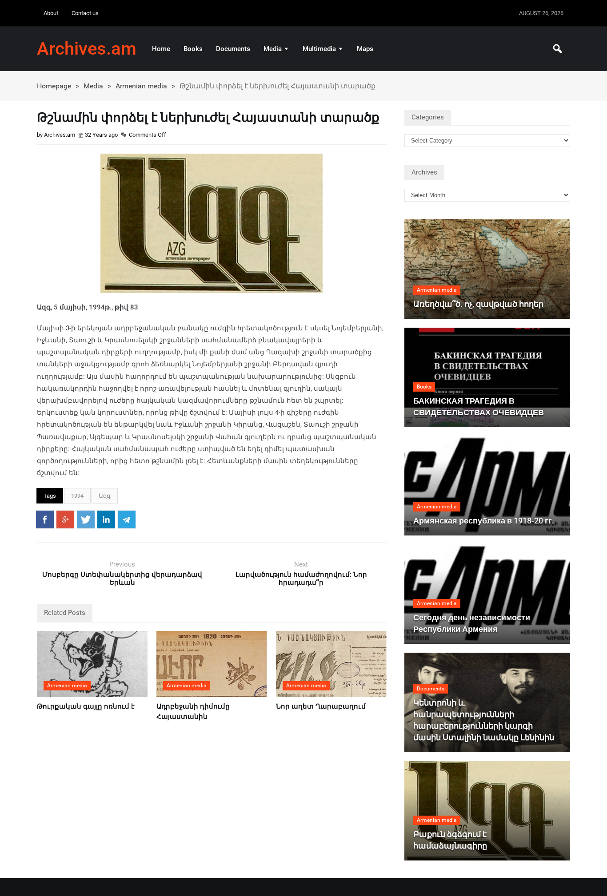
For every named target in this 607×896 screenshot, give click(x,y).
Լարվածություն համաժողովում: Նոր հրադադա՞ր (301, 579)
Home (161, 49)
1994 (77, 495)
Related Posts (64, 613)
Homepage (54, 86)
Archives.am (86, 49)
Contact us (85, 13)
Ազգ (105, 495)
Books (193, 49)
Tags (50, 495)
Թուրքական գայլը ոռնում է (86, 706)
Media (273, 49)
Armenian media (141, 86)
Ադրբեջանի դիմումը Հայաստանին (193, 711)
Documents (233, 49)
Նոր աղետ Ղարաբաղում (321, 706)
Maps (365, 49)
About (51, 13)
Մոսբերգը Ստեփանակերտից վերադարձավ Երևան (122, 579)
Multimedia (319, 49)
